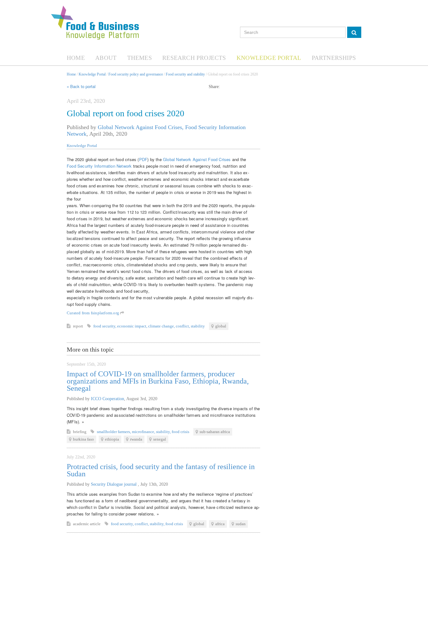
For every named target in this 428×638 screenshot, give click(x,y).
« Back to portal (81, 86)
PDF (143, 159)
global (220, 326)
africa (220, 523)
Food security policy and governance (135, 74)
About (106, 58)
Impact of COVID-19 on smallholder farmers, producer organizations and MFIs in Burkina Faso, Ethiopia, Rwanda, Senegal (158, 381)
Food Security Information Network (99, 166)
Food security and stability (185, 74)
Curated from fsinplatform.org (93, 313)
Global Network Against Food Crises (196, 159)
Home (76, 58)
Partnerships (334, 58)
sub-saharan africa (215, 431)
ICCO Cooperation (107, 398)
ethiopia (112, 439)
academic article (87, 523)
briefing (80, 431)
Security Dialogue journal (114, 484)
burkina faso (83, 439)
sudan (241, 523)
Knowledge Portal (269, 58)
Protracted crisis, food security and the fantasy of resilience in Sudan (161, 470)
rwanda (136, 439)
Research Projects (194, 58)
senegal (159, 439)
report (78, 326)
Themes (139, 58)
